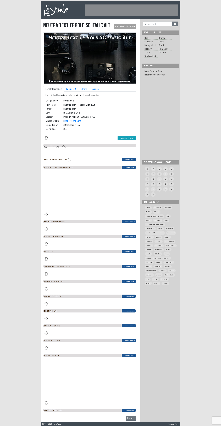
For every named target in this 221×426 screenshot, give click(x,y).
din (168, 216)
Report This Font (128, 138)
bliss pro (158, 254)
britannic (157, 220)
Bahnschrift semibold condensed (157, 258)
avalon (158, 275)
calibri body (169, 275)
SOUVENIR (158, 250)
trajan (148, 283)
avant (167, 254)
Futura (148, 208)
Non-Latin (163, 48)
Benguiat (158, 266)
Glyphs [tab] (84, 89)
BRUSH (171, 271)
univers (158, 241)
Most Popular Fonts (153, 71)
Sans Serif (76, 120)
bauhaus (149, 241)
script (160, 229)
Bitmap (161, 38)
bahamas (164, 279)
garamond (171, 233)
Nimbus (167, 266)
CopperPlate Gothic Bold (155, 224)
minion (148, 266)
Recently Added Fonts (154, 74)
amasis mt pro (151, 271)
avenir (148, 220)
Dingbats (148, 41)
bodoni (148, 250)
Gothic (161, 45)
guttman (149, 262)
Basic (66, 120)
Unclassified (150, 56)
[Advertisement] (131, 10)
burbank (168, 208)
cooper (162, 271)
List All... (131, 418)
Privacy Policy (173, 424)
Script (147, 52)
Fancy (161, 41)
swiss (168, 250)
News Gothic (170, 245)
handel (148, 254)
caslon (156, 283)
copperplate (169, 241)
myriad (156, 212)
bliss (147, 279)
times (167, 237)
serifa (155, 279)
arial (166, 220)
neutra (158, 237)
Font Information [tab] (53, 89)
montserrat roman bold (154, 216)
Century (149, 245)
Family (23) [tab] (71, 89)
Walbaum (149, 275)
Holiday (148, 48)
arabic (148, 212)
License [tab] (95, 89)
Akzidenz (149, 237)
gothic (158, 262)
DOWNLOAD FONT (126, 26)
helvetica (157, 208)
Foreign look (150, 45)
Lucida (165, 283)
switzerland (150, 229)
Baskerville (168, 262)
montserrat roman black (154, 233)
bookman (159, 245)
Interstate (169, 229)
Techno (162, 52)
